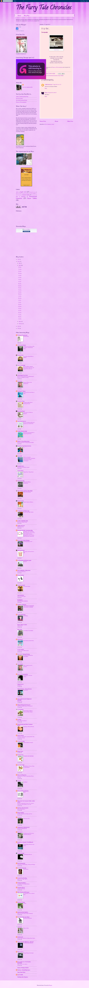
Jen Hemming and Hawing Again (24, 560)
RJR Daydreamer (21, 550)
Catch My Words (20, 401)
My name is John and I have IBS (29, 552)
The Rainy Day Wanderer (22, 977)
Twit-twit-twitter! (19, 98)
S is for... (20, 281)
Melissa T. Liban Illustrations (23, 441)
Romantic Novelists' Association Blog (25, 530)
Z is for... (20, 267)
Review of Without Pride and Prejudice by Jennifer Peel (29, 423)
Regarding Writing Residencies (27, 482)
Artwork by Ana (33, 192)
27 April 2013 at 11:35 (56, 84)
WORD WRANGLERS (22, 431)
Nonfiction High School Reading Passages (28, 403)
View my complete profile (27, 87)
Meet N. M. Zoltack (27, 492)
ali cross (19, 781)
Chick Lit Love (20, 684)
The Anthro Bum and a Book (23, 917)
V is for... (20, 275)
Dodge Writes (20, 751)
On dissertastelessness (21, 571)
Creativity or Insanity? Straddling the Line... (25, 842)
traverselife (19, 456)
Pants (25, 792)
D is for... (20, 312)
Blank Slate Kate (20, 526)
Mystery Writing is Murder (23, 967)
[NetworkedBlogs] (26, 229)
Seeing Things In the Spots (29, 953)
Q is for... (20, 285)
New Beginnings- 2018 (28, 541)
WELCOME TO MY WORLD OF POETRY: (24, 699)
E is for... (20, 310)
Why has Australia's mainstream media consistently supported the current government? (29, 459)
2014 (19, 259)
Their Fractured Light (21, 596)
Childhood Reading (21, 888)
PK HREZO (19, 600)
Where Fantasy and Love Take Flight (25, 491)
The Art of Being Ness (21, 775)
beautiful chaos (20, 466)
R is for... (20, 283)
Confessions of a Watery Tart (23, 511)
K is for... (20, 298)
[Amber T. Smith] (17, 29)
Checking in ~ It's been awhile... (28, 676)
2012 (19, 326)
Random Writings (21, 902)
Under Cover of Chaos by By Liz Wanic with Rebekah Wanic (29, 347)
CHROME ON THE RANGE (23, 827)
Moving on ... (26, 690)
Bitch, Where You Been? (22, 720)
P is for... (20, 287)
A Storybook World (21, 345)
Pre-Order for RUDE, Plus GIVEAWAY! (28, 656)
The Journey (20, 832)
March (20, 321)
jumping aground (21, 585)
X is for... (20, 271)
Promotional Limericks (53, 75)
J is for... (19, 300)
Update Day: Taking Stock (28, 472)
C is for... (20, 314)
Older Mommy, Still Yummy (23, 892)
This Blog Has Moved (28, 854)
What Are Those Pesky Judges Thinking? (25, 913)
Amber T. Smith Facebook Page (22, 96)
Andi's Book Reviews (21, 421)
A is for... (20, 318)
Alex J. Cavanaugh (21, 365)
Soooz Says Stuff (20, 765)
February (20, 323)
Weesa (46, 92)
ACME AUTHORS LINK (22, 521)
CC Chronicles (20, 709)
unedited (19, 719)
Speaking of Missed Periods (29, 726)
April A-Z (46, 75)
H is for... (20, 304)
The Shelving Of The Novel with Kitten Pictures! (29, 834)
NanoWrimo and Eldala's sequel (23, 467)
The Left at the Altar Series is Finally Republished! (29, 433)
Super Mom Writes (21, 972)
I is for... (19, 302)
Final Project (26, 869)
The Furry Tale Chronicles (43, 8)
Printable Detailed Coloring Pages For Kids (25, 442)
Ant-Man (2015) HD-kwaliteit (23, 650)
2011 (19, 328)
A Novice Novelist (21, 741)
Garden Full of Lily (21, 614)
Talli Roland (20, 639)
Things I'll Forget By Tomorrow (23, 705)
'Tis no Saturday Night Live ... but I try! (25, 941)
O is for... (20, 290)
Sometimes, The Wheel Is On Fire (24, 446)
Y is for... (20, 269)
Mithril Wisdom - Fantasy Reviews (24, 689)
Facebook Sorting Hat (28, 918)
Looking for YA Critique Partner (23, 884)
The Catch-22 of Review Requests (28, 413)
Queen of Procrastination (22, 674)
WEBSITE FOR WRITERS (29, 756)
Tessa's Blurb (20, 664)
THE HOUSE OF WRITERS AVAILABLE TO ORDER (29, 606)
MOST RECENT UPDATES (22, 601)
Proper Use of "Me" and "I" (22, 879)
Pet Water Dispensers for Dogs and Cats (24, 813)
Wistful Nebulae (20, 853)
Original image (56, 49)
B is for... (20, 316)
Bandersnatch (26, 336)
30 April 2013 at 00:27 (52, 92)
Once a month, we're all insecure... (28, 666)
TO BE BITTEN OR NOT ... (29, 943)
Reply (46, 88)
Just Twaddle (20, 974)
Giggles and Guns (21, 525)
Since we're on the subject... (22, 964)
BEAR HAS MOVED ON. (22, 828)
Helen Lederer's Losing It (28, 742)
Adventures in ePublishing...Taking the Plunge (26, 864)
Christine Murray (21, 887)
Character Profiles (26, 193)
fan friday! (25, 782)
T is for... (20, 279)
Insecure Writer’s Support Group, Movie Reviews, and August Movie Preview (29, 367)
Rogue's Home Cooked (22, 624)
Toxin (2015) (19, 625)
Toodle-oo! (19, 685)
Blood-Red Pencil (21, 411)
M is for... (20, 294)
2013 (19, 261)
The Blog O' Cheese (21, 391)
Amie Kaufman (20, 595)
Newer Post (43, 121)
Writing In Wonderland (22, 335)
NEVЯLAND (20, 937)
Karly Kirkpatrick (21, 863)
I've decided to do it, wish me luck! (29, 894)
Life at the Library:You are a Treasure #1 (25, 706)
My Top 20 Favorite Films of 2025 (29, 393)
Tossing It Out (20, 355)
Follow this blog (26, 231)
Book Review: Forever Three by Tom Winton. (29, 766)
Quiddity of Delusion (21, 604)
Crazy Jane (19, 381)
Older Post (70, 121)
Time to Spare (20, 952)
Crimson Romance (30, 20)
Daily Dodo (19, 629)
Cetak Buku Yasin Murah (28, 630)
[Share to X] (61, 73)
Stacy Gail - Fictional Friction (23, 654)
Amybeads (19, 927)
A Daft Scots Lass (48, 84)
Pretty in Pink (26, 928)
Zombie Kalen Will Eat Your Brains (29, 845)
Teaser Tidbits (60, 75)
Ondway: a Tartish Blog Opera (23, 970)
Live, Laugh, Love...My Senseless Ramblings (24, 962)
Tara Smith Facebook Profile (21, 100)
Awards (25, 903)
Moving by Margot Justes (22, 522)
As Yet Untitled (20, 649)
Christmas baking (27, 586)
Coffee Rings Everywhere (22, 375)
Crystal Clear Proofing (22, 878)
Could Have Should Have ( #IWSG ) (29, 357)
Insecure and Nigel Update (28, 512)
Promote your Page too (20, 30)
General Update (26, 195)
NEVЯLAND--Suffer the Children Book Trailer (26, 938)
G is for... (20, 306)
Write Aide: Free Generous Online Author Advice (26, 801)
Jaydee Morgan (20, 735)
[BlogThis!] (60, 73)
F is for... (20, 308)
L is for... (20, 296)
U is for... (20, 277)
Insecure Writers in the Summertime (28, 383)
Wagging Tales (20, 755)
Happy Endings (20, 812)
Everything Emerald (21, 868)
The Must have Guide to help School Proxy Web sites (25, 776)
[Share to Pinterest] (64, 73)
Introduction (34, 194)
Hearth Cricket (20, 501)
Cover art (32, 193)
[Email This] (58, 73)
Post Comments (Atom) (49, 124)
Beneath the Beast (19, 193)
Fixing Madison (20, 575)
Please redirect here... (21, 809)
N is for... (20, 292)
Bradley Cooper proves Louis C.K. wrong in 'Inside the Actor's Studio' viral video (25, 804)
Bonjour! (25, 561)
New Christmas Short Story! (29, 640)
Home (19, 15)
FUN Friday (26, 615)
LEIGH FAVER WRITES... (23, 912)
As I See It (19, 817)
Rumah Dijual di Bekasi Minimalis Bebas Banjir (28, 711)
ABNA (17, 192)
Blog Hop (26, 15)
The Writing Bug (20, 480)
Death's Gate (19, 701)
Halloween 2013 (27, 818)
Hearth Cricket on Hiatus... (28, 502)
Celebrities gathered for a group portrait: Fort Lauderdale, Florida (25, 737)
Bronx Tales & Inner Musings (23, 540)
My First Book (20, 471)
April (20, 265)
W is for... (20, 273)
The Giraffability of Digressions (23, 570)
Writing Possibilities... (21, 882)
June (20, 263)
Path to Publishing (20, 196)
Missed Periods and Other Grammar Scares (25, 725)
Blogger (50, 985)
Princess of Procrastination (57, 67)
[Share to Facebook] (62, 73)
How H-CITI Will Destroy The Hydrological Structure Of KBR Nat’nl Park (25, 377)
